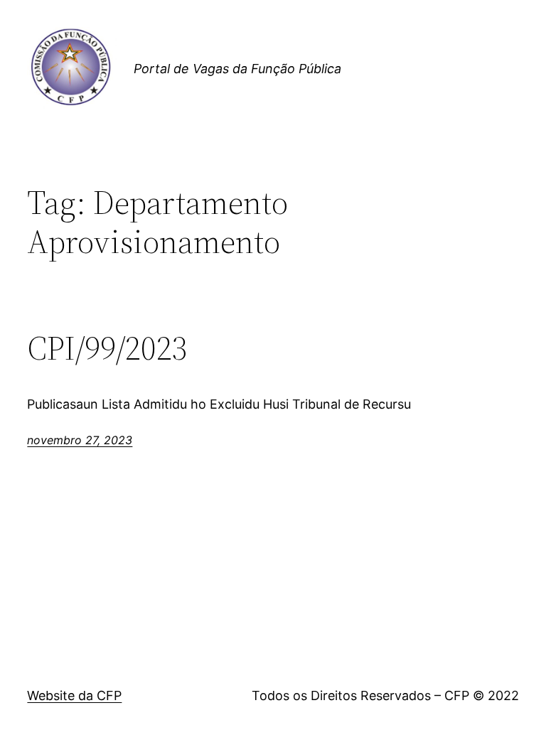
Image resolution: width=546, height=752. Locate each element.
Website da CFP (74, 695)
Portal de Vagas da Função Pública (237, 68)
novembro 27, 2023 (79, 440)
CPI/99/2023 (107, 348)
